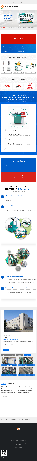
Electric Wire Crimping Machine (22, 48)
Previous (2, 86)
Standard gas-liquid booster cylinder (6, 388)
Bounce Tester (22, 27)
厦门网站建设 (7, 419)
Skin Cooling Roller (20, 46)
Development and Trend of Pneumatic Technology (8, 392)
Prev (3, 18)
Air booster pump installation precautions (24, 386)
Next (33, 18)
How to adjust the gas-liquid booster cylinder (25, 390)
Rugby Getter (3, 49)
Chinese (28, 435)
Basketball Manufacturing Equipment (27, 419)
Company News (11, 383)
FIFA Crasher (20, 45)
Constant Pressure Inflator (27, 27)
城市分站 (14, 2)
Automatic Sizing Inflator (21, 51)
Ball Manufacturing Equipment (9, 420)
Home (8, 435)
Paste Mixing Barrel (10, 27)
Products (14, 435)
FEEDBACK (24, 2)
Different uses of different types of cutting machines (8, 386)
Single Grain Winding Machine (16, 27)
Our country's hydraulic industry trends (6, 390)
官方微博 (19, 2)
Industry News (3, 383)
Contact (25, 435)
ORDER (16, 178)
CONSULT (20, 178)
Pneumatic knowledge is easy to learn (24, 392)
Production (18, 435)
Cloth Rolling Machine (4, 51)
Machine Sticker (20, 49)
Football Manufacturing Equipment (15, 419)
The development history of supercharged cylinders (26, 388)
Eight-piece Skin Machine (5, 45)
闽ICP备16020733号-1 (16, 440)
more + (35, 383)
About (11, 435)
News (22, 435)
